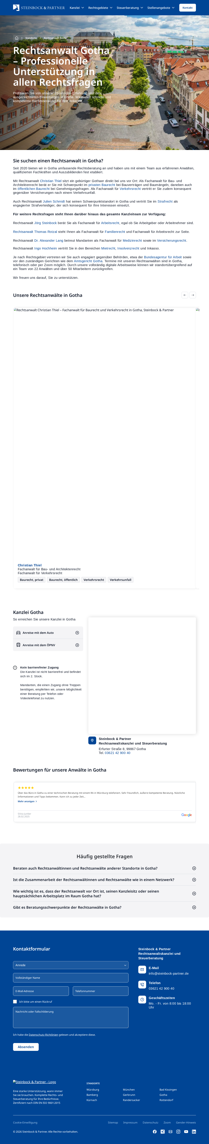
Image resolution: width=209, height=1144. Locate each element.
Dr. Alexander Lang (48, 240)
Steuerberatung (128, 8)
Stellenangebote (158, 8)
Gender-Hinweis (186, 1122)
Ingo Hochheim (45, 248)
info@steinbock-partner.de (169, 973)
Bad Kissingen (168, 1089)
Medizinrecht (132, 240)
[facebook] (155, 1132)
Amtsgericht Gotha (88, 261)
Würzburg (93, 1089)
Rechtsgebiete (98, 8)
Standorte (31, 37)
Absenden (26, 1047)
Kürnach (92, 1100)
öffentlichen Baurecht (34, 189)
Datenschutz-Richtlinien (43, 1035)
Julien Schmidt (54, 201)
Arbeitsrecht (110, 223)
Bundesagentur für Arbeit (163, 257)
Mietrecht (108, 248)
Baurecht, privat (31, 580)
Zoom (167, 1122)
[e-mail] (170, 1132)
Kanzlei (75, 8)
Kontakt (188, 7)
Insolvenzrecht (128, 248)
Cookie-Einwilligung (25, 1122)
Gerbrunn (129, 1095)
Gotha (163, 1095)
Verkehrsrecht (130, 189)
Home (16, 38)
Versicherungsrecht (171, 240)
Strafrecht (165, 201)
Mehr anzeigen (26, 801)
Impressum (130, 1122)
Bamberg (92, 1095)
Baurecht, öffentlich (63, 580)
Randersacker (131, 1100)
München (129, 1089)
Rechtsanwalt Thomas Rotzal (35, 232)
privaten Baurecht (101, 185)
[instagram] (178, 1132)
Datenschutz (150, 1122)
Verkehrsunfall (120, 580)
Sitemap (113, 1122)
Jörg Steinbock (45, 223)
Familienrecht (115, 232)
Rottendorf (166, 1100)
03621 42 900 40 (117, 753)
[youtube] (186, 1132)
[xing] (163, 1132)
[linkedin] (194, 1132)
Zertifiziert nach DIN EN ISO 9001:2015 (36, 1103)
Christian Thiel (51, 181)
